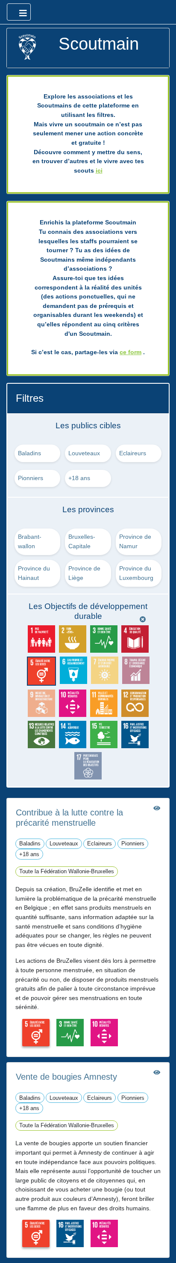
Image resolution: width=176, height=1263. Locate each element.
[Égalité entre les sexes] (36, 1032)
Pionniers (30, 478)
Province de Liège (84, 573)
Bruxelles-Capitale (81, 541)
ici (99, 170)
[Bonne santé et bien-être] (70, 1032)
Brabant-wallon (29, 541)
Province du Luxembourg (136, 573)
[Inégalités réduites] (104, 1032)
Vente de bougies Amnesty (66, 1076)
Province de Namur (135, 541)
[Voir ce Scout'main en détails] (156, 808)
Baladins (29, 453)
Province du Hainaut (34, 573)
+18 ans (79, 478)
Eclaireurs (132, 453)
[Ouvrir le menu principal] (19, 12)
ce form (130, 352)
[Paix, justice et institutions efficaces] (70, 1233)
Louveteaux (84, 453)
